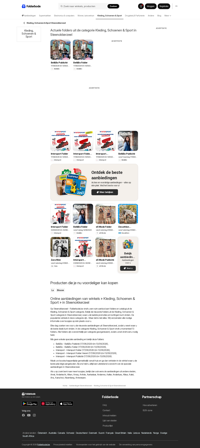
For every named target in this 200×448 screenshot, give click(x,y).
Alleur (125, 374)
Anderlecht (61, 374)
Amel (52, 374)
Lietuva (136, 433)
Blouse (60, 290)
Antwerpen (80, 377)
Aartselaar (91, 374)
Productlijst (108, 425)
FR (176, 6)
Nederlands (146, 433)
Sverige (163, 433)
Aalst (131, 374)
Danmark (93, 433)
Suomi (101, 433)
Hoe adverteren (150, 405)
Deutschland (81, 433)
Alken (69, 374)
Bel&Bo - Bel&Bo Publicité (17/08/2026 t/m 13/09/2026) (82, 343)
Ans (52, 377)
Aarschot (59, 377)
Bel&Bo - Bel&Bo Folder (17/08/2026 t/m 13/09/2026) (81, 347)
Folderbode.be (43, 444)
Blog (159, 15)
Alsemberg (69, 377)
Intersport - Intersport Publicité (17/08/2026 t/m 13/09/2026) (84, 356)
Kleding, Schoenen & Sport (62, 311)
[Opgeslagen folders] (141, 6)
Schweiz (70, 433)
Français (110, 433)
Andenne (101, 374)
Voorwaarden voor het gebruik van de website (95, 444)
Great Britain (120, 433)
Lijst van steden (110, 420)
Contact (106, 410)
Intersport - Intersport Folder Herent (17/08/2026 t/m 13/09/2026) (86, 353)
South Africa (28, 436)
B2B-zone (147, 410)
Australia (52, 433)
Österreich (42, 433)
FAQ (105, 405)
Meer (166, 15)
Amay (76, 374)
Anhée (83, 374)
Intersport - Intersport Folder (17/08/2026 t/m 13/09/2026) (83, 350)
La (52, 290)
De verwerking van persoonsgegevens (135, 444)
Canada (61, 433)
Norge (156, 433)
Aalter (109, 374)
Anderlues (117, 374)
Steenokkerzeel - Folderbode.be (68, 308)
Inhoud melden (109, 415)
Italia (129, 433)
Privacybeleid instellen (62, 444)
